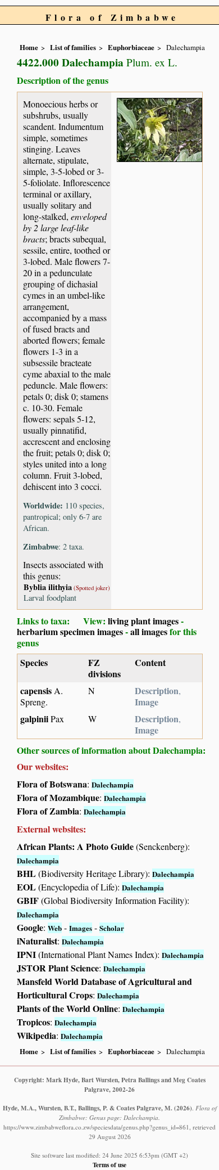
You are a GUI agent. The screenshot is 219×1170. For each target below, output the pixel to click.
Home (29, 47)
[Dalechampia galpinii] (159, 128)
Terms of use (109, 1164)
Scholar (111, 927)
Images (80, 927)
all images (148, 631)
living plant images (143, 620)
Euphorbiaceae (131, 47)
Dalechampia (113, 784)
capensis (37, 690)
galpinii (34, 718)
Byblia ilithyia (48, 587)
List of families (73, 47)
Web (55, 927)
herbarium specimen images (70, 631)
